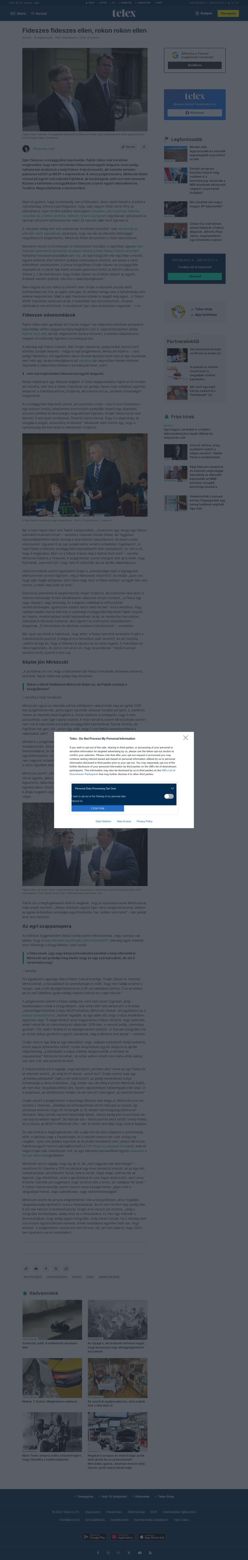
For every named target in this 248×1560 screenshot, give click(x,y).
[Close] (186, 738)
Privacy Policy (145, 821)
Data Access (124, 821)
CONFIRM (98, 808)
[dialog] (124, 780)
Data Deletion (103, 821)
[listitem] (123, 788)
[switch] (169, 796)
